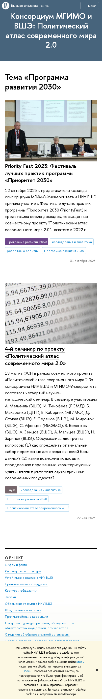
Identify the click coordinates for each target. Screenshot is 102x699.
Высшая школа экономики (30, 5)
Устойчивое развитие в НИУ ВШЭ (29, 578)
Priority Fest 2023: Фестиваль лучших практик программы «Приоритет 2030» (40, 173)
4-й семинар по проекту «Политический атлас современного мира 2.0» (35, 355)
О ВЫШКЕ (14, 557)
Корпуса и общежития (21, 590)
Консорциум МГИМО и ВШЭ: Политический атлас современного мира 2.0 (51, 30)
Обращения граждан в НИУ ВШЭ (28, 604)
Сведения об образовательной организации (37, 634)
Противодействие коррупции (26, 616)
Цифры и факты (16, 565)
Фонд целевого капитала (23, 610)
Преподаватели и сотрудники (26, 584)
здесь (80, 662)
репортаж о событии (23, 250)
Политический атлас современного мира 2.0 (38, 508)
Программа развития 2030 (64, 250)
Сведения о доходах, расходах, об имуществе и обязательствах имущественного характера (39, 625)
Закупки (10, 597)
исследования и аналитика (72, 242)
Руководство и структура (23, 571)
